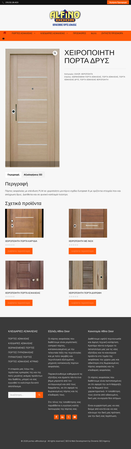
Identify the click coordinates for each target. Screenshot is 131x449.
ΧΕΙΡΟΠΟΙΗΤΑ (87, 74)
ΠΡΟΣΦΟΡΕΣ (79, 33)
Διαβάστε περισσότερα (19, 251)
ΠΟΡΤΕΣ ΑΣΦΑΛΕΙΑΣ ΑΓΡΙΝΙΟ (23, 361)
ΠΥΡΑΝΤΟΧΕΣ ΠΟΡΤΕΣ (20, 357)
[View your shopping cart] (3, 38)
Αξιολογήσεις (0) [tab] (33, 174)
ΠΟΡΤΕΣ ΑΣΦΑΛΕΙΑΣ (22, 33)
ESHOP (77, 74)
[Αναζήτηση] (39, 395)
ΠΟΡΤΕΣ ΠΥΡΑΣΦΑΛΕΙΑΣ (20, 352)
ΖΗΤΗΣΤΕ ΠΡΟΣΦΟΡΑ (112, 33)
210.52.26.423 (12, 2)
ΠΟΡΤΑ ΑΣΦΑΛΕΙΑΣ (110, 77)
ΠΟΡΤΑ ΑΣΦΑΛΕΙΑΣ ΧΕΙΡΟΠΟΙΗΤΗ (94, 80)
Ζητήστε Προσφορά (118, 2)
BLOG (93, 33)
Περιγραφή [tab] (13, 174)
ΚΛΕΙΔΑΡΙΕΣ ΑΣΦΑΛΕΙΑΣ (53, 33)
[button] (55, 53)
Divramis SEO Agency (100, 441)
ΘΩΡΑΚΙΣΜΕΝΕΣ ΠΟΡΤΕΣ (21, 348)
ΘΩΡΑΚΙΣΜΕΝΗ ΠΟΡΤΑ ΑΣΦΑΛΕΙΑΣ (86, 77)
